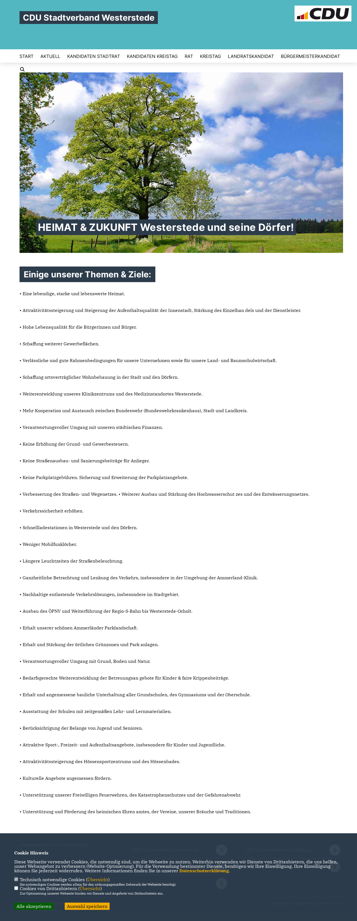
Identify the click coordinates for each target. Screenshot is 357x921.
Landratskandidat (251, 56)
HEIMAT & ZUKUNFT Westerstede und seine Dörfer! (166, 227)
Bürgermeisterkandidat (310, 56)
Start (26, 56)
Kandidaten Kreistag (152, 56)
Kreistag (210, 56)
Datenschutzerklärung (204, 870)
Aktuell (50, 56)
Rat (189, 56)
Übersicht (97, 879)
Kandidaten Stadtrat (93, 56)
